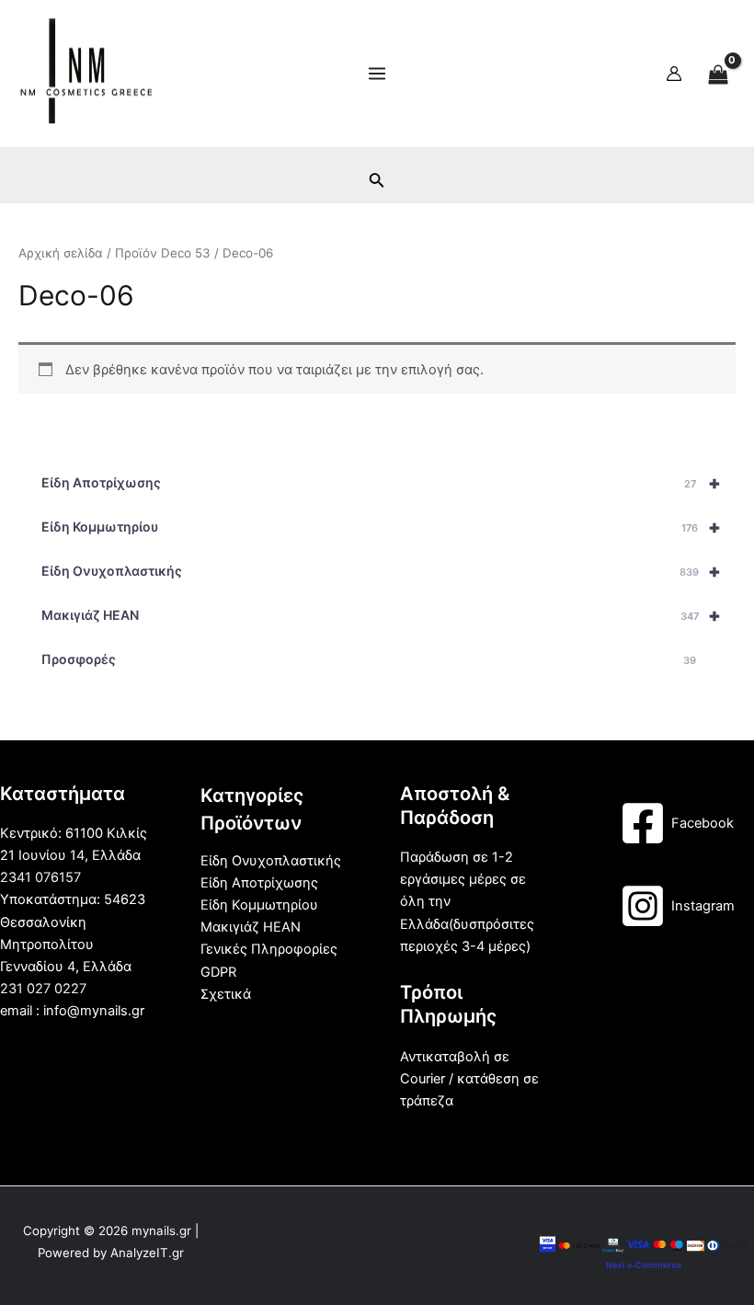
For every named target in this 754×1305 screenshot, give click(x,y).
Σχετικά (225, 994)
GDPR (218, 972)
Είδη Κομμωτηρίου (381, 527)
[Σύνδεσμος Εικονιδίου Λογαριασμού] (674, 73)
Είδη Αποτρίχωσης (381, 483)
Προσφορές (368, 659)
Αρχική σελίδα (60, 253)
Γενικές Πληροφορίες (268, 949)
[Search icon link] (377, 183)
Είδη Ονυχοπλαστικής (381, 571)
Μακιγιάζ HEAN (381, 615)
